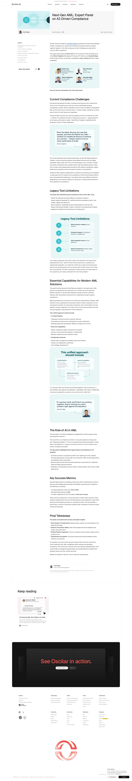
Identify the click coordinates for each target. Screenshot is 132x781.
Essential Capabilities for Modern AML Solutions (28, 53)
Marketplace (85, 724)
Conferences (85, 720)
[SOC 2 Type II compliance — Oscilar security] (20, 717)
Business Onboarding (55, 700)
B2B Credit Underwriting (72, 700)
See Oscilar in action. (22, 62)
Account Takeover (87, 700)
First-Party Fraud (86, 704)
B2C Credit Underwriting (72, 698)
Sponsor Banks (54, 720)
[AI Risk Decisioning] (22, 705)
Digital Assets (54, 714)
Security (101, 722)
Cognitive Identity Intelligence (25, 702)
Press (100, 720)
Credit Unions (54, 722)
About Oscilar (102, 714)
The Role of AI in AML (22, 55)
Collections (69, 704)
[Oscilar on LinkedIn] (19, 712)
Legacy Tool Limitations (23, 51)
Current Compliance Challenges (25, 49)
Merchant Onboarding (55, 702)
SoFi (68, 714)
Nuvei (68, 718)
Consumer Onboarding (56, 698)
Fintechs (53, 716)
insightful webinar (72, 43)
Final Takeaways (21, 59)
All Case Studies (70, 724)
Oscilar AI (21, 700)
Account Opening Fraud (88, 698)
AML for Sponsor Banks (104, 700)
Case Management (103, 704)
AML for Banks (102, 702)
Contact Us (101, 716)
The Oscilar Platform (23, 698)
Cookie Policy (118, 774)
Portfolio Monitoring (71, 702)
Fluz (68, 722)
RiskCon (84, 716)
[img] (16, 4)
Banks (52, 718)
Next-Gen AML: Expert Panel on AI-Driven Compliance (27, 46)
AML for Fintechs (102, 698)
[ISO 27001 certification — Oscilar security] (24, 717)
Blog (84, 714)
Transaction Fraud (87, 702)
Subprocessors (102, 724)
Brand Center (102, 726)
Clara (68, 720)
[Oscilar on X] (23, 712)
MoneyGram (69, 716)
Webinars (85, 718)
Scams (84, 706)
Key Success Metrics (22, 57)
